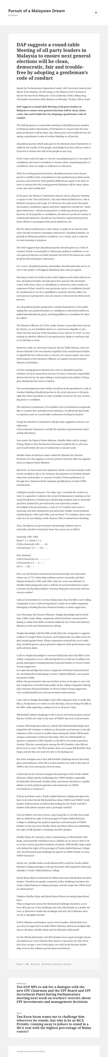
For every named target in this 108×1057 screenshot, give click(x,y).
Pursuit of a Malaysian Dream (36, 10)
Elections (67, 964)
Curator (36, 964)
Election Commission (53, 964)
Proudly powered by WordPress (31, 1051)
